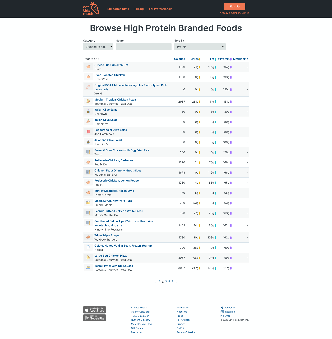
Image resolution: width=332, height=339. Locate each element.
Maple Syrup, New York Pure (113, 200)
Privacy (181, 324)
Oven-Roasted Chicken (109, 75)
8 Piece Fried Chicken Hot (111, 65)
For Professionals (160, 9)
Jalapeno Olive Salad (108, 140)
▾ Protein (224, 59)
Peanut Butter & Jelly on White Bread (118, 211)
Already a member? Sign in (234, 12)
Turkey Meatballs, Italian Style (114, 190)
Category (89, 40)
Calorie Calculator (140, 311)
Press (180, 315)
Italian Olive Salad (106, 109)
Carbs (195, 59)
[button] (98, 46)
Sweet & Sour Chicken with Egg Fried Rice (121, 150)
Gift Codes (137, 328)
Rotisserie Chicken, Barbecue (113, 160)
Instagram (230, 311)
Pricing (139, 9)
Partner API (183, 307)
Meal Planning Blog (141, 324)
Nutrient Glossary (140, 319)
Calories (179, 59)
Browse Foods (139, 307)
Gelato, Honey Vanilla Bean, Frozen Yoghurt (123, 245)
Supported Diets (118, 9)
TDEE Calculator (140, 315)
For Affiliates (184, 319)
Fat (212, 59)
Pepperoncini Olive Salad (110, 130)
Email (227, 315)
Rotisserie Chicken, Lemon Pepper (117, 180)
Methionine (240, 59)
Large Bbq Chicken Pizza (110, 255)
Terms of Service (186, 332)
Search (120, 40)
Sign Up (234, 6)
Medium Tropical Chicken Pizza (115, 99)
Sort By (179, 40)
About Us (182, 311)
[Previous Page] (155, 281)
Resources (136, 332)
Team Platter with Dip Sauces (113, 266)
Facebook (230, 307)
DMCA (180, 328)
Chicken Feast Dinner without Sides (117, 170)
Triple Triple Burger (107, 235)
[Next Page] (176, 281)
